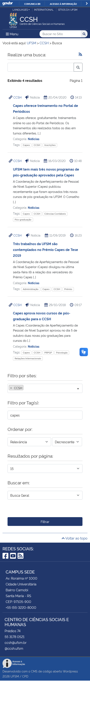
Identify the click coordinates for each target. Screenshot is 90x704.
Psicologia (61, 352)
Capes (26, 145)
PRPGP (48, 352)
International (44, 9)
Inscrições (49, 145)
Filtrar (45, 521)
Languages (20, 9)
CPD (25, 676)
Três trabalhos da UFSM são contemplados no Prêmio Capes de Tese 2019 (45, 249)
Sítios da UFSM (67, 9)
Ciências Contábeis (55, 213)
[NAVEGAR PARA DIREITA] (87, 3)
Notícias (33, 139)
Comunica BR (32, 3)
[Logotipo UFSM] (13, 19)
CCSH (17, 97)
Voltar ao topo (76, 538)
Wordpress (70, 671)
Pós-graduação (23, 219)
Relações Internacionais (28, 358)
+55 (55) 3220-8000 (21, 607)
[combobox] (45, 388)
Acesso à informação (63, 3)
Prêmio (68, 289)
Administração (31, 289)
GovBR (7, 3)
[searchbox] (25, 388)
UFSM (14, 676)
